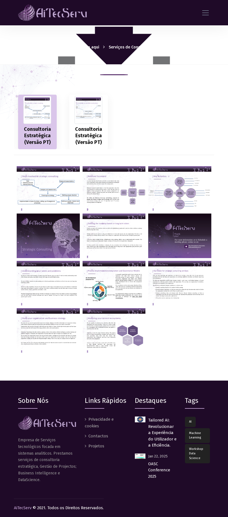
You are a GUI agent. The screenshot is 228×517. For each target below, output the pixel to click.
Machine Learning (195, 435)
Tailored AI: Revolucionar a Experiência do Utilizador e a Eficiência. (162, 433)
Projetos (96, 446)
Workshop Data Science (196, 453)
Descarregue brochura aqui (74, 47)
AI (190, 421)
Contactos (98, 435)
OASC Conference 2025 (159, 470)
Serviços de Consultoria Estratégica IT (144, 47)
